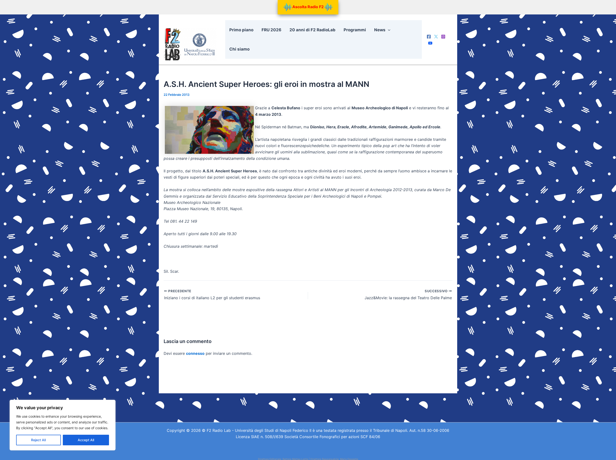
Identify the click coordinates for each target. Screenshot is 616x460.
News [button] (379, 29)
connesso (195, 353)
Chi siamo (239, 49)
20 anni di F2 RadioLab (312, 29)
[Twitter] (436, 36)
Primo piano (241, 29)
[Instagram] (443, 36)
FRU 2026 (271, 29)
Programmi (355, 29)
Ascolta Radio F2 (308, 6)
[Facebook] (429, 36)
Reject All (38, 440)
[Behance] (430, 43)
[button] (387, 29)
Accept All (86, 440)
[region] (63, 425)
